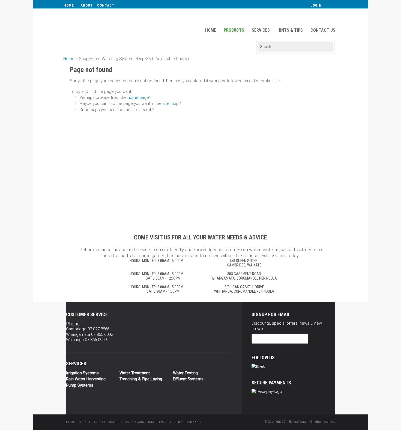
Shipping (194, 422)
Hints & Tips (290, 30)
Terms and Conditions (137, 422)
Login (316, 5)
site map (171, 103)
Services (261, 30)
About (86, 5)
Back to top (88, 422)
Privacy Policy (171, 422)
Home (69, 5)
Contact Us (322, 30)
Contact (105, 5)
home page (138, 97)
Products (234, 30)
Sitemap (108, 422)
